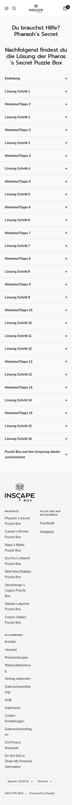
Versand (11, 649)
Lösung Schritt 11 (18, 336)
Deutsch (43, 781)
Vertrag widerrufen (18, 678)
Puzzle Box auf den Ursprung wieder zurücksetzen (32, 454)
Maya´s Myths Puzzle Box (14, 547)
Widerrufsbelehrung (18, 668)
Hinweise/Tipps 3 (18, 130)
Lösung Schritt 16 (18, 438)
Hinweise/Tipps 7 (18, 233)
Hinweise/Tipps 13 (18, 361)
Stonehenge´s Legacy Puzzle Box (15, 590)
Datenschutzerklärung (18, 689)
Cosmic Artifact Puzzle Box (15, 619)
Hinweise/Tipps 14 (18, 387)
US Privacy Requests (13, 745)
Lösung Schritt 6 (17, 220)
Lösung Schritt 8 (17, 271)
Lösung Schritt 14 (18, 400)
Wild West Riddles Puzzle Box (18, 574)
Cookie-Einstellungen (14, 718)
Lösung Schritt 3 (17, 143)
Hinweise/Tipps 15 (18, 413)
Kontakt (10, 641)
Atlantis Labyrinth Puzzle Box (17, 606)
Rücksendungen (16, 657)
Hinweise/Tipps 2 (18, 104)
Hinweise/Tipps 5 (18, 181)
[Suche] (14, 8)
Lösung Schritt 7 (17, 245)
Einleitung (12, 78)
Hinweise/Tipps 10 (18, 310)
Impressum (12, 708)
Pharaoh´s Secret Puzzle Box (17, 521)
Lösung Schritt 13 (18, 374)
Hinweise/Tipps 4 (18, 155)
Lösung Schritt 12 (18, 348)
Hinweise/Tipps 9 (18, 284)
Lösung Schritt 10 (18, 323)
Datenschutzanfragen (18, 731)
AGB (8, 700)
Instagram (47, 531)
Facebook (47, 523)
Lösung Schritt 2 (17, 117)
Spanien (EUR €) (18, 781)
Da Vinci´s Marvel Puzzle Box (17, 561)
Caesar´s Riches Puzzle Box (17, 534)
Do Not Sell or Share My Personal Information (18, 761)
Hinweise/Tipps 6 (18, 207)
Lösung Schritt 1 (17, 91)
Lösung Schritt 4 (17, 168)
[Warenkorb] (65, 8)
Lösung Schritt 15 (18, 426)
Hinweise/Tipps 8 (18, 258)
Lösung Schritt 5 (17, 194)
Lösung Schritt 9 (17, 297)
